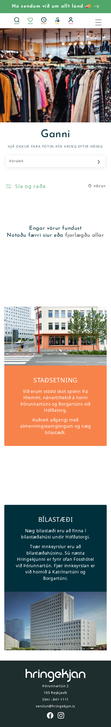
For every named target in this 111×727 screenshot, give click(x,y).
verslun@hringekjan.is (55, 706)
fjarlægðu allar (84, 235)
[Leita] (17, 20)
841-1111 (61, 699)
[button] (44, 20)
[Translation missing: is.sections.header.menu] (102, 20)
